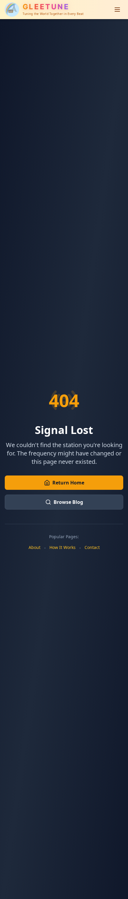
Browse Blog (68, 502)
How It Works (62, 547)
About (34, 547)
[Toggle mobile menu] (117, 10)
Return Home (68, 482)
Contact (92, 547)
